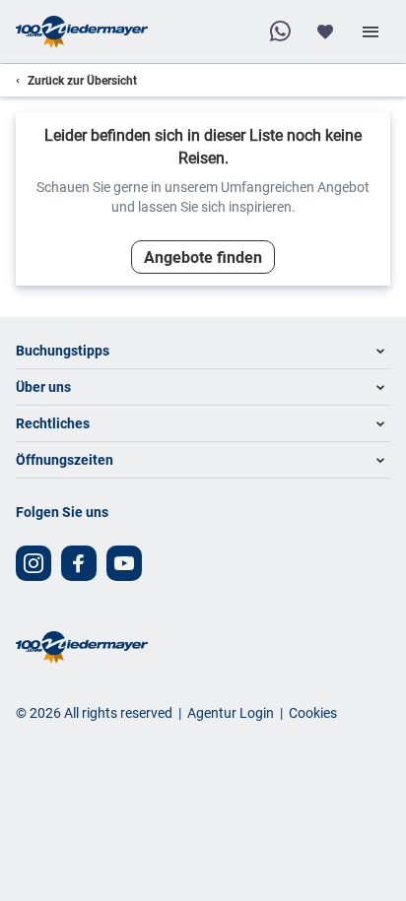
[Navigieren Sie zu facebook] (79, 563)
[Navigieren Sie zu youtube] (124, 563)
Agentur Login (230, 712)
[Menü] (370, 31)
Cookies (313, 712)
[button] (203, 351)
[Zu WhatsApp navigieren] (280, 31)
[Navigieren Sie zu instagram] (33, 563)
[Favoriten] (325, 31)
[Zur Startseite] (82, 32)
